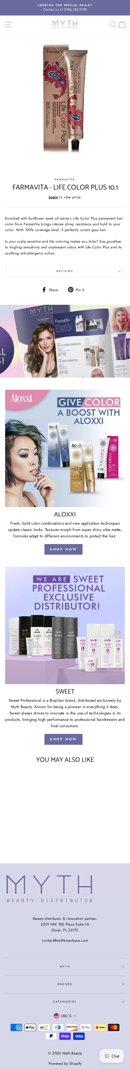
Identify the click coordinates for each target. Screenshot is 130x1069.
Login (53, 197)
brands (65, 984)
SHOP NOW (63, 549)
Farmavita (65, 179)
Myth (65, 966)
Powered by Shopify (65, 1063)
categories (65, 1001)
